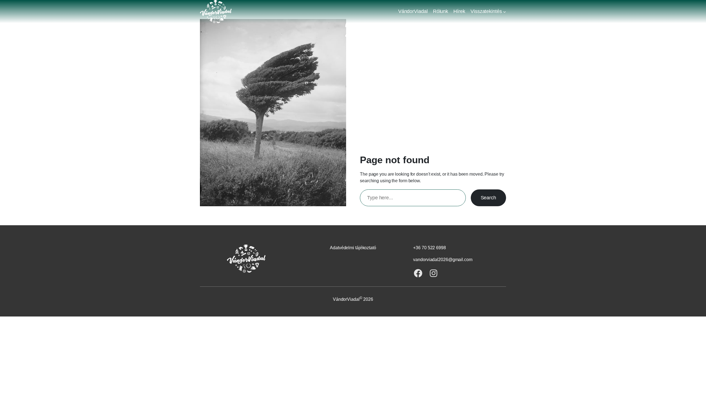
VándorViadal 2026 (353, 299)
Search (488, 197)
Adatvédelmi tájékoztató (353, 247)
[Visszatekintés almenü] (504, 11)
